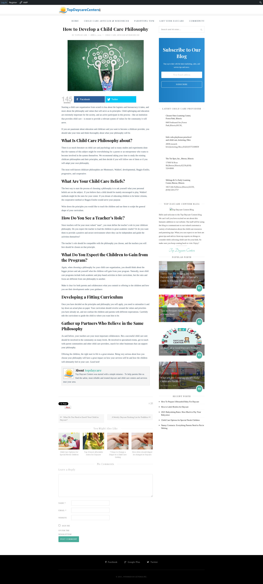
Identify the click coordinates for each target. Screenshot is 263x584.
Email (62, 510)
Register (13, 2)
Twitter (154, 562)
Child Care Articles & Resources (106, 21)
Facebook (112, 562)
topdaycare (81, 35)
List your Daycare (172, 21)
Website (62, 518)
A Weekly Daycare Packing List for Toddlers (130, 417)
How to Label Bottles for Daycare (175, 407)
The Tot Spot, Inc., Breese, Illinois (180, 158)
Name (62, 503)
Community (197, 21)
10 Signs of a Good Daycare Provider (180, 347)
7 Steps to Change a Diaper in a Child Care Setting (118, 454)
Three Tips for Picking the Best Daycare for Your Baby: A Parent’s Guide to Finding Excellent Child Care (180, 277)
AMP (25, 2)
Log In (4, 2)
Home (75, 21)
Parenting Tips (144, 21)
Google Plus (133, 562)
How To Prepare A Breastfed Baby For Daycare (180, 402)
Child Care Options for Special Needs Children (180, 420)
